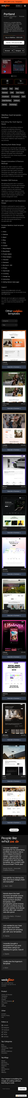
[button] (25, 6)
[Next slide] (23, 66)
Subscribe (22, 1088)
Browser (7, 50)
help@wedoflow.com (7, 292)
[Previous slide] (4, 66)
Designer (18, 50)
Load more (14, 830)
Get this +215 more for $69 (14, 42)
